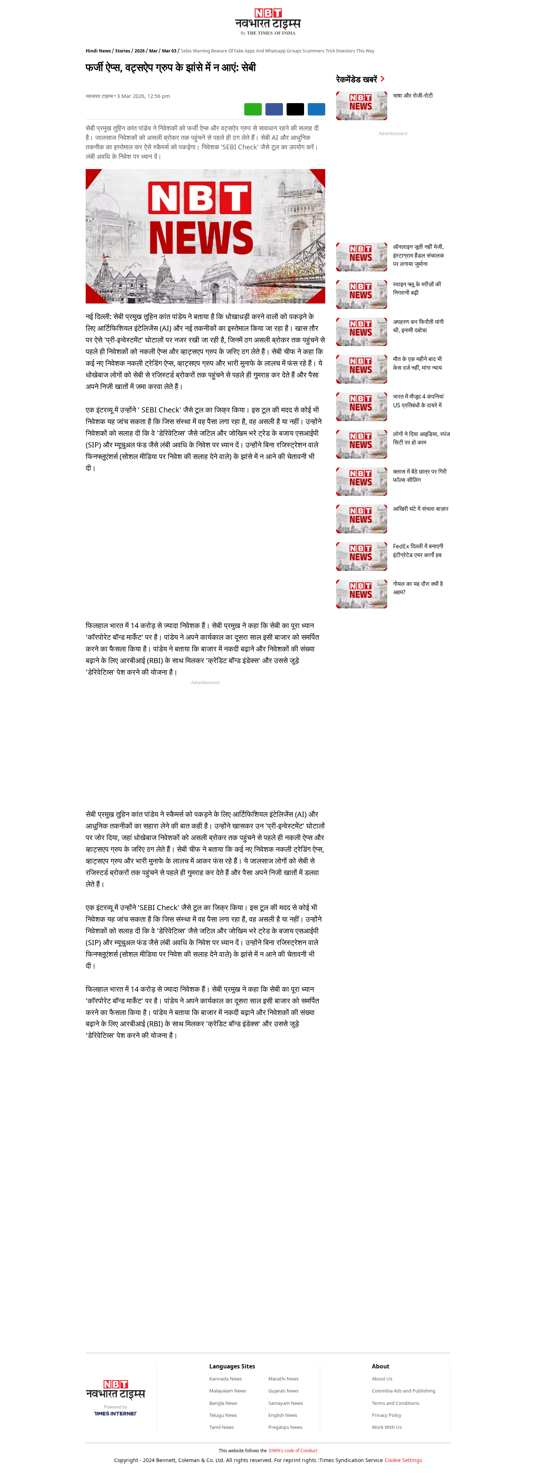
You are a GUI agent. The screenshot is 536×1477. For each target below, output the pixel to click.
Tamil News (221, 1427)
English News (282, 1415)
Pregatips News (285, 1427)
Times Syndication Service (351, 1460)
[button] (253, 109)
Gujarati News (283, 1390)
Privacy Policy (386, 1415)
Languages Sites (232, 1366)
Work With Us (387, 1427)
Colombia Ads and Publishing (403, 1390)
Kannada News (225, 1378)
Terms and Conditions (395, 1403)
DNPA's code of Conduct (293, 1450)
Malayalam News (227, 1390)
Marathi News (283, 1378)
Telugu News (223, 1415)
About (380, 1366)
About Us (382, 1378)
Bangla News (223, 1403)
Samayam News (285, 1403)
